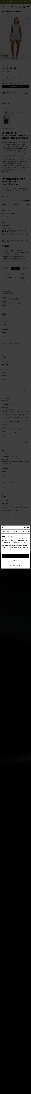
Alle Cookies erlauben (15, 556)
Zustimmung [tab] (5, 531)
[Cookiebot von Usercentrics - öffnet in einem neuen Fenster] (23, 527)
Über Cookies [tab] (25, 531)
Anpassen (14, 560)
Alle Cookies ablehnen (15, 565)
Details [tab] (15, 531)
